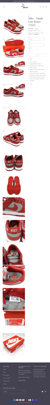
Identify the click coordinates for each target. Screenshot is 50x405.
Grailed (20, 380)
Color (29, 42)
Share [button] (31, 84)
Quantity (30, 47)
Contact (5, 384)
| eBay (23, 380)
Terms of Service (6, 378)
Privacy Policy (6, 375)
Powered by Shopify (27, 402)
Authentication (6, 381)
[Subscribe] (23, 391)
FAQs (4, 372)
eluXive (23, 402)
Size (29, 36)
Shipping (30, 30)
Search (4, 369)
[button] (3, 6)
